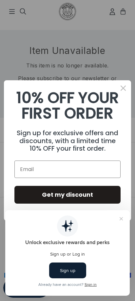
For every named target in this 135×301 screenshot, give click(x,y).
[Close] (123, 88)
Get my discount (67, 194)
